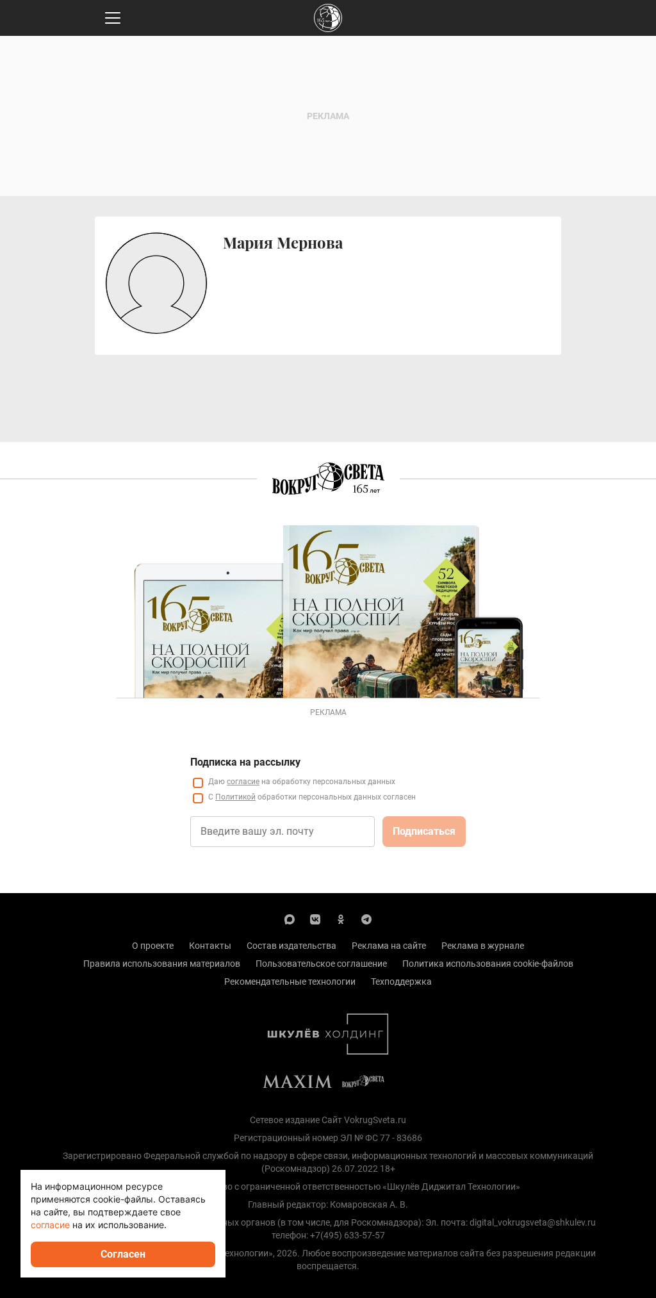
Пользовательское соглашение (321, 963)
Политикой (235, 797)
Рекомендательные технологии (290, 981)
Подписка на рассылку (245, 762)
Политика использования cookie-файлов (487, 963)
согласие (243, 781)
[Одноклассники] (341, 919)
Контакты (210, 946)
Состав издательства (291, 946)
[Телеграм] (366, 919)
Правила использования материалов (161, 963)
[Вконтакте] (315, 919)
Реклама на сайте (389, 946)
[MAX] (289, 919)
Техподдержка (401, 981)
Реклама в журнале (482, 946)
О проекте (153, 946)
